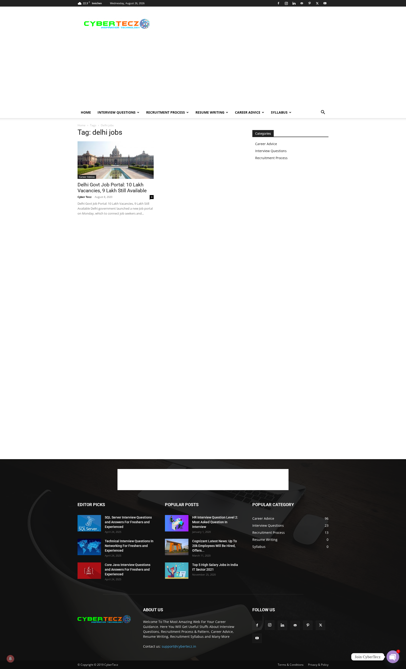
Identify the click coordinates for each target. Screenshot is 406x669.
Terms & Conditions (291, 665)
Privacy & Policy (318, 665)
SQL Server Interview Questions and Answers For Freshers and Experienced (128, 522)
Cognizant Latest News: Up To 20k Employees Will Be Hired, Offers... (214, 545)
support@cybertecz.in (179, 646)
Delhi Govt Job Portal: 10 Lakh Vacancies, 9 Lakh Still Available (112, 187)
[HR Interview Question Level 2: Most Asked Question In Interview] (176, 523)
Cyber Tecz (84, 197)
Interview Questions (117, 112)
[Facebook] (278, 3)
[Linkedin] (293, 3)
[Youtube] (324, 3)
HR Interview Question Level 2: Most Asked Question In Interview (215, 522)
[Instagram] (286, 3)
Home (86, 112)
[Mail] (301, 3)
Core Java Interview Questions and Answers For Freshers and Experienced (127, 569)
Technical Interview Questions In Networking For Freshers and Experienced (129, 545)
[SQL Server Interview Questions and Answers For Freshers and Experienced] (89, 523)
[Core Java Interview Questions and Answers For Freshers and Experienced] (89, 570)
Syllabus (279, 112)
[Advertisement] (242, 23)
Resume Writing (209, 112)
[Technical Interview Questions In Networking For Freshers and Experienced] (89, 547)
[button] (322, 113)
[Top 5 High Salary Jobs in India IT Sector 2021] (176, 570)
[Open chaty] (392, 656)
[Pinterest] (309, 3)
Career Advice (247, 112)
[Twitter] (317, 3)
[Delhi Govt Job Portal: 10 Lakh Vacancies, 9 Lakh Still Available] (116, 160)
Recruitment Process (165, 112)
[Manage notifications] (10, 658)
